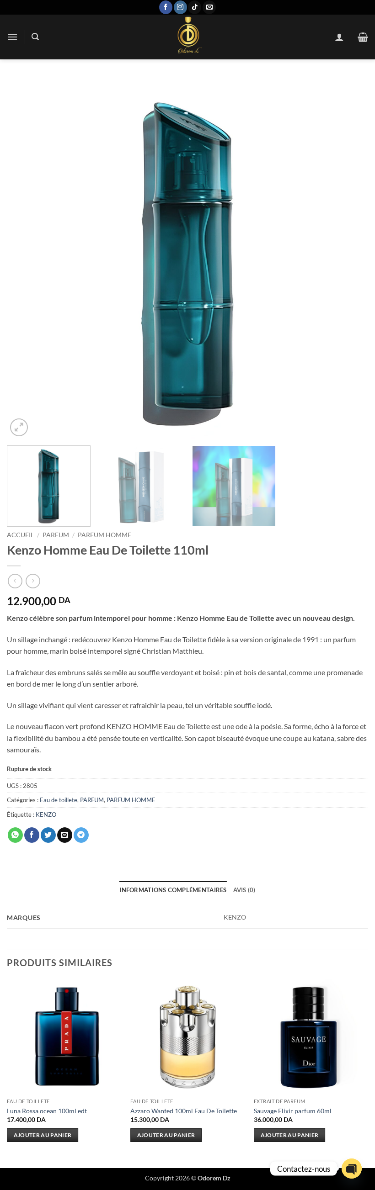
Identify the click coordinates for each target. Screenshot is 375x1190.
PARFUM (56, 535)
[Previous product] (33, 581)
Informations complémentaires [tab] (172, 890)
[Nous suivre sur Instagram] (180, 7)
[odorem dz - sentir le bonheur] (187, 37)
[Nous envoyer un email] (209, 7)
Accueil (20, 535)
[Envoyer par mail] (64, 835)
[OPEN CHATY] (352, 1168)
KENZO (46, 814)
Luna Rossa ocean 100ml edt (47, 1111)
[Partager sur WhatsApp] (15, 835)
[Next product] (15, 581)
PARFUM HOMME (104, 535)
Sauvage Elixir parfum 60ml (293, 1111)
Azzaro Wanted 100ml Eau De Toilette (183, 1111)
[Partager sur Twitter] (48, 835)
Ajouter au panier (43, 1135)
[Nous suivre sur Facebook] (165, 7)
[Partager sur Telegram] (81, 835)
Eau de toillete (58, 800)
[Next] (349, 258)
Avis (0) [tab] (244, 890)
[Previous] (25, 258)
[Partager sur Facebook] (31, 835)
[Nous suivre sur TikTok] (194, 7)
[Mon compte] (339, 37)
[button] (12, 37)
